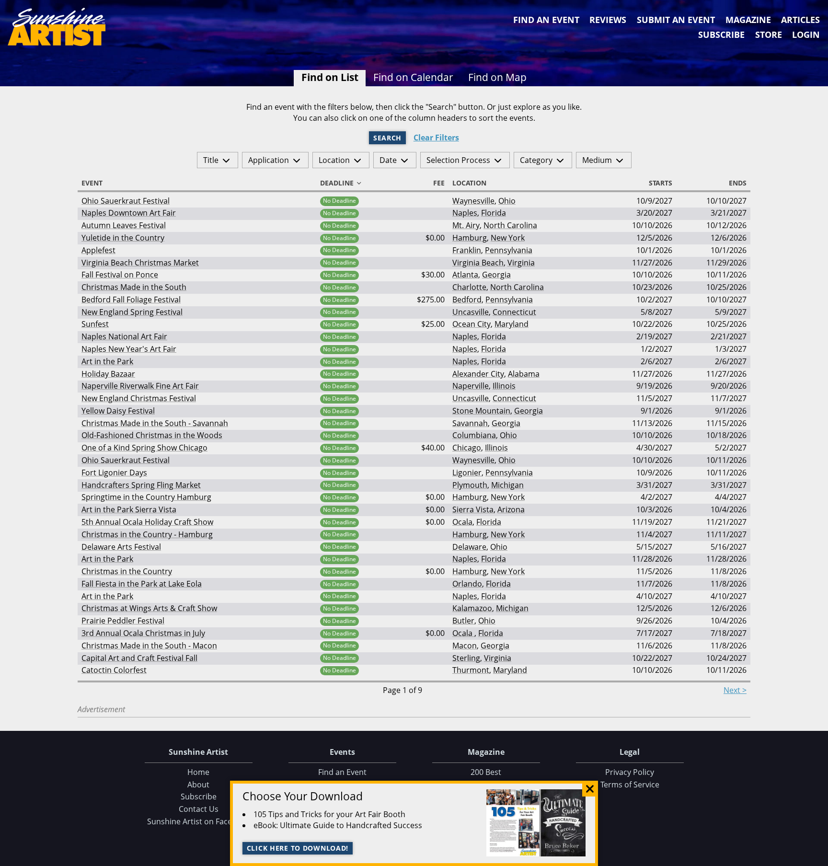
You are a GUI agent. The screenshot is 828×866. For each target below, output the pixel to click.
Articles (800, 19)
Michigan (507, 485)
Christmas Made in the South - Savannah (154, 423)
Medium (597, 160)
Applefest (98, 250)
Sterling (466, 658)
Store (768, 34)
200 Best (486, 772)
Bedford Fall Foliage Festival (131, 299)
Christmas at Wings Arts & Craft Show (149, 608)
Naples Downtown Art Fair (128, 213)
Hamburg (469, 237)
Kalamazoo (472, 608)
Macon (464, 645)
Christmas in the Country (126, 571)
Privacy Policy (629, 772)
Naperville (470, 386)
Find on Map (497, 77)
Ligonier (467, 472)
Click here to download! (298, 848)
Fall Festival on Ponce (119, 274)
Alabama (524, 374)
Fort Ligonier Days (114, 472)
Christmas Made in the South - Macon (149, 645)
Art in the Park (107, 361)
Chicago (466, 447)
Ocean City (471, 324)
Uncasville (470, 312)
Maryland (511, 324)
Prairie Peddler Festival (122, 620)
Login (806, 34)
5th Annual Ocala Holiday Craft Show (147, 522)
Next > (735, 690)
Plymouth (469, 485)
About (198, 784)
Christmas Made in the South (133, 287)
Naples (464, 213)
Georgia (496, 274)
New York (508, 237)
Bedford (467, 299)
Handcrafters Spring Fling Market (141, 485)
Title (210, 160)
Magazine (748, 19)
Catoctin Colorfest (114, 670)
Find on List (329, 77)
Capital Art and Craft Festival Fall (139, 658)
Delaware (469, 547)
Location (334, 160)
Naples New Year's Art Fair (128, 349)
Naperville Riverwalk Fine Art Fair (140, 386)
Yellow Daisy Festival (118, 410)
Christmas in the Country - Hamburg (147, 534)
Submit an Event (676, 19)
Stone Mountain (481, 410)
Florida (493, 213)
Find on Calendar (413, 77)
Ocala (462, 522)
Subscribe (721, 34)
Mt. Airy (466, 225)
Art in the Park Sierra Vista (128, 509)
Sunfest (95, 324)
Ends (738, 183)
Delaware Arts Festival (121, 547)
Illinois (504, 386)
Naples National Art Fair (124, 336)
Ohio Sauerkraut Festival (125, 201)
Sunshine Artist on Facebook (198, 821)
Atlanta (465, 274)
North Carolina (510, 225)
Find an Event (546, 19)
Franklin (466, 250)
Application (268, 160)
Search (387, 137)
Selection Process (458, 160)
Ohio (507, 201)
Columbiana (474, 435)
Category (536, 160)
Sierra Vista (473, 509)
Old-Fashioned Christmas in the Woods (151, 435)
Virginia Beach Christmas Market (140, 262)
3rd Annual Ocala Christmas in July (143, 633)
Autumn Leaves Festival (123, 225)
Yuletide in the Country (122, 237)
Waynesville (473, 201)
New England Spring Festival (132, 312)
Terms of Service (629, 784)
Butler (463, 620)
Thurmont (470, 670)
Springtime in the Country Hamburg (146, 497)
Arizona (511, 509)
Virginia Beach (478, 262)
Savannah (470, 423)
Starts (660, 183)
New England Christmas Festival (138, 398)
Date (388, 160)
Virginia (521, 262)
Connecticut (514, 312)
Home (198, 772)
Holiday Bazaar (108, 374)
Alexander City (478, 374)
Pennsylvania (508, 250)
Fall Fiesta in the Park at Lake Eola (141, 583)
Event (92, 183)
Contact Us (198, 809)
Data (817, 857)
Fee (439, 183)
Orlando (467, 583)
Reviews (607, 19)
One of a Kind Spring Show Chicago (144, 447)
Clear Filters (436, 137)
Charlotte (469, 287)
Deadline (337, 183)
